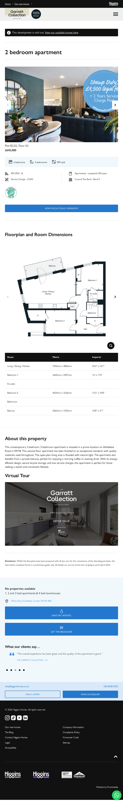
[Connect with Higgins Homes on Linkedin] (25, 717)
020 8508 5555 (111, 685)
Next (115, 105)
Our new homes (22, 4)
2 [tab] (11, 669)
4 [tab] (20, 669)
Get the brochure (61, 631)
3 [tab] (15, 669)
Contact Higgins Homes (16, 736)
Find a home (32, 693)
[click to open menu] (115, 14)
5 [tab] (24, 669)
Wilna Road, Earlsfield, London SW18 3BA (31, 600)
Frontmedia (112, 786)
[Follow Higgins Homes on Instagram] (7, 717)
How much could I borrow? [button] (61, 208)
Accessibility (10, 747)
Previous (8, 105)
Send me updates (61, 615)
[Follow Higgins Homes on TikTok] (13, 717)
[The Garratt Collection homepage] (17, 14)
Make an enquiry (90, 693)
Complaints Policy (71, 731)
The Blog (9, 731)
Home (8, 4)
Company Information (73, 726)
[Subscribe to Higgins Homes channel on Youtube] (19, 717)
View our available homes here (61, 32)
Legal (7, 741)
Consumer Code (71, 736)
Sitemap (66, 741)
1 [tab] (7, 669)
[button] (110, 345)
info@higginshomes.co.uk (17, 685)
